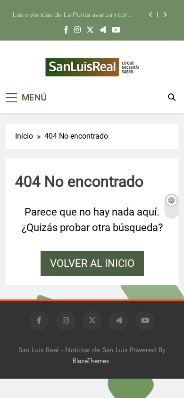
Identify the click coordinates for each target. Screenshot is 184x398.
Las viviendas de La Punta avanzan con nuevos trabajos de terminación (71, 14)
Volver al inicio (92, 263)
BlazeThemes (91, 360)
